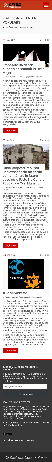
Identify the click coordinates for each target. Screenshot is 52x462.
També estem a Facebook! (18, 440)
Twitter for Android (14, 425)
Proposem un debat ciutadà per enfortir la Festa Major (24, 69)
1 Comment (45, 40)
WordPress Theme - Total (18, 457)
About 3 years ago (11, 422)
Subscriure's (26, 394)
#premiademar (32, 416)
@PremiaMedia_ (15, 406)
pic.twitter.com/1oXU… (14, 418)
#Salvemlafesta (15, 293)
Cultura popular (11, 77)
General (6, 189)
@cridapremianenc (13, 416)
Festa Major (23, 77)
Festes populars (35, 77)
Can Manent (10, 187)
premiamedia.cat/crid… (26, 413)
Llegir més (10, 130)
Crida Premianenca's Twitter (36, 422)
